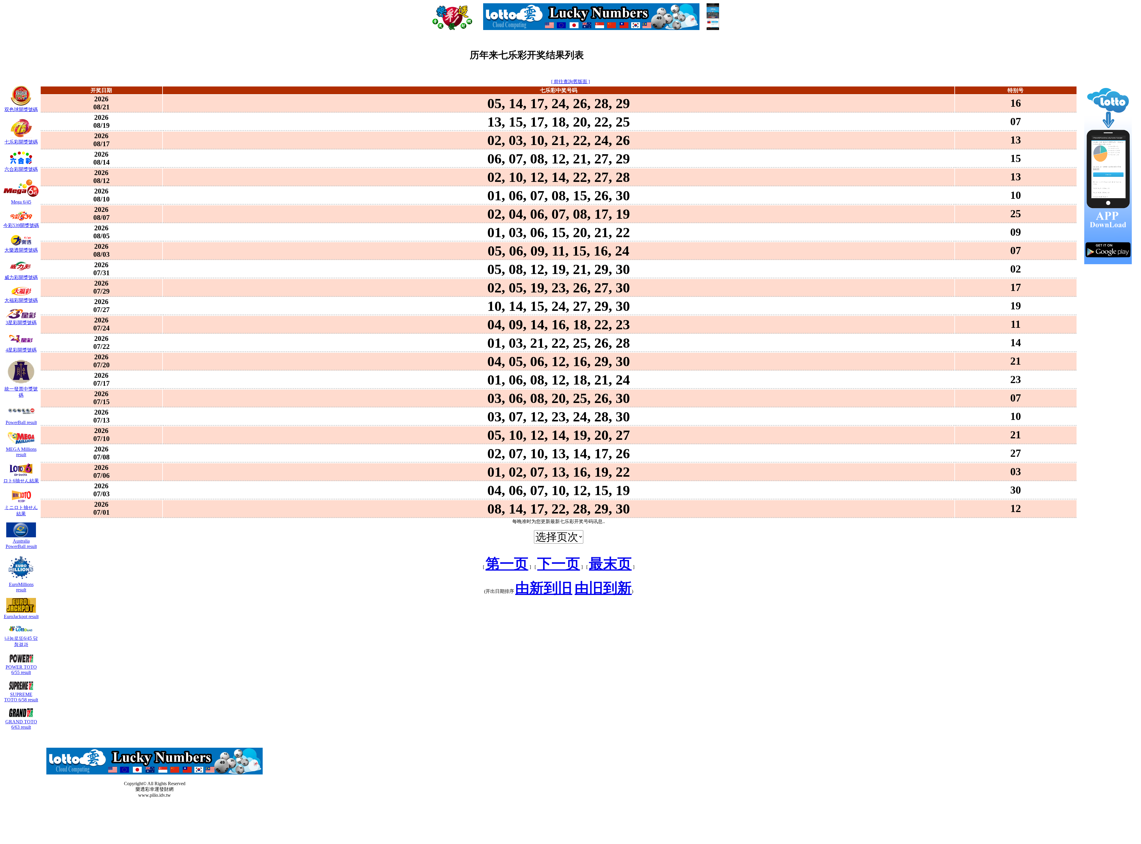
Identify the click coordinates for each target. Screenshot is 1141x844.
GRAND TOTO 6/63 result (21, 724)
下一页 (558, 563)
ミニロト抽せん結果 (21, 510)
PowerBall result (21, 422)
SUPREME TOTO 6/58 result (21, 697)
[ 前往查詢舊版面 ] (570, 81)
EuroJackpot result (21, 616)
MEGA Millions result (21, 452)
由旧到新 (603, 588)
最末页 (610, 563)
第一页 (507, 563)
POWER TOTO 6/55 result (21, 670)
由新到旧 (543, 588)
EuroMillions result (21, 587)
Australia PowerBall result (21, 543)
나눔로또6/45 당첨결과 (21, 641)
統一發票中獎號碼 (21, 392)
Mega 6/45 (21, 201)
